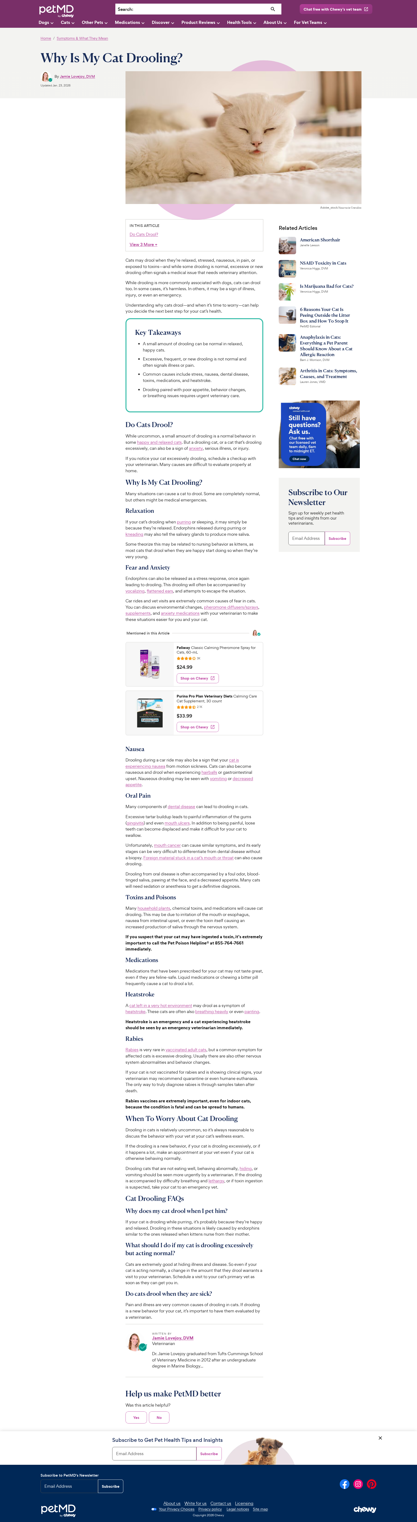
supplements (138, 613)
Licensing (244, 1503)
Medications (127, 22)
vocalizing (135, 591)
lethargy (216, 1181)
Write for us (195, 1503)
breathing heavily (211, 1011)
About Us (273, 22)
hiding (246, 1168)
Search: (125, 9)
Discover (161, 22)
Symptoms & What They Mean (82, 38)
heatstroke (135, 1011)
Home (46, 38)
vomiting (218, 778)
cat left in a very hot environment (160, 1005)
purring (184, 522)
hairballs (209, 772)
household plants (154, 908)
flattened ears (160, 591)
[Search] (273, 9)
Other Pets (92, 22)
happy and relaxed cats (159, 442)
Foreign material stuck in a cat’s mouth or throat (188, 857)
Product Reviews (198, 22)
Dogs (44, 22)
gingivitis (135, 823)
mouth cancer (167, 845)
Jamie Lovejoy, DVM (77, 76)
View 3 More (143, 244)
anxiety (196, 448)
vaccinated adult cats (186, 1049)
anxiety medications (180, 613)
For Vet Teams (308, 22)
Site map (260, 1509)
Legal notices (238, 1509)
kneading (134, 534)
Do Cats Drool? (144, 234)
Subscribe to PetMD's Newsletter (70, 1475)
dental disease (181, 806)
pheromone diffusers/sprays (231, 607)
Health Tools (239, 22)
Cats (65, 22)
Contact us (220, 1503)
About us (172, 1503)
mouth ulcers (177, 823)
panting (251, 1011)
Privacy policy (210, 1509)
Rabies (132, 1049)
